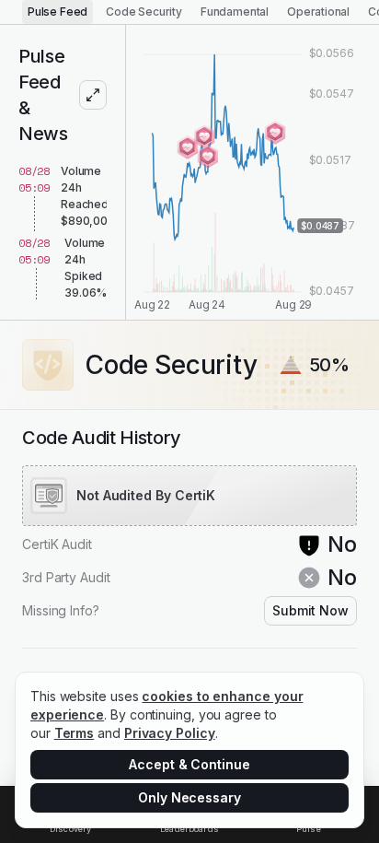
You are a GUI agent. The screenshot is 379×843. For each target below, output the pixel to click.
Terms (74, 733)
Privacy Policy (169, 733)
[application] (252, 172)
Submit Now (310, 610)
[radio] (57, 12)
